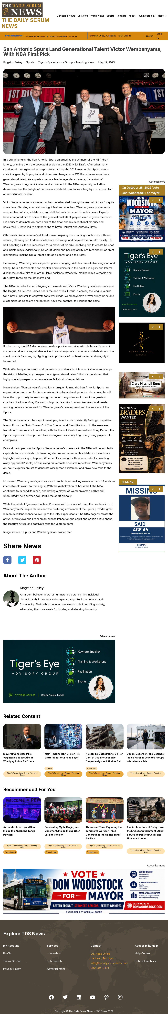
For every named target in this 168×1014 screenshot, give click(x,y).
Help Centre (142, 953)
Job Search (54, 961)
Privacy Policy (12, 968)
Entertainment (10, 852)
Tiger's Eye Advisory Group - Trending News (66, 62)
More (161, 15)
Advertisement (56, 968)
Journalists (54, 953)
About (132, 15)
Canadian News (66, 15)
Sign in (159, 35)
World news (97, 15)
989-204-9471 (100, 967)
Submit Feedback (145, 961)
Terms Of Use (12, 961)
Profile (7, 953)
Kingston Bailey (32, 588)
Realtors (121, 15)
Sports (110, 15)
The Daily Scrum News (25, 23)
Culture (49, 768)
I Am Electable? (146, 15)
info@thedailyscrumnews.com (109, 963)
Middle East (91, 768)
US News (82, 15)
